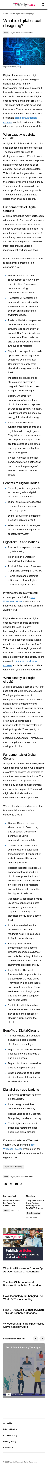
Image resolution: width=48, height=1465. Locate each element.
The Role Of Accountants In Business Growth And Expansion (22, 1284)
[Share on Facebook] (6, 1184)
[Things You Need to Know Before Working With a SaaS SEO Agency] (34, 1206)
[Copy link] (22, 1184)
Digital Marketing (33, 1213)
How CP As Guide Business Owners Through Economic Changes (23, 1311)
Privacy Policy (9, 1441)
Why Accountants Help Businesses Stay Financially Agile (23, 1325)
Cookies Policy (10, 1435)
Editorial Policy (10, 1429)
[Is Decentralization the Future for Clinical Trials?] (13, 1206)
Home (5, 14)
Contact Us (8, 1447)
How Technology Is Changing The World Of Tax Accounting (23, 1297)
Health (6, 1210)
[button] (4, 4)
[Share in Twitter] (11, 1184)
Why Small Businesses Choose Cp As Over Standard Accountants (23, 1270)
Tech (6, 33)
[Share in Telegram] (16, 1184)
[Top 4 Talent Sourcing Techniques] (24, 1370)
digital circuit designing (13, 1167)
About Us (7, 1423)
